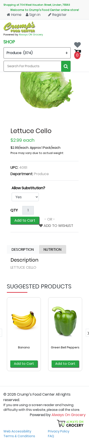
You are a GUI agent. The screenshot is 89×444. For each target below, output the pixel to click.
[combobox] (37, 66)
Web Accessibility (17, 431)
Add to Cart (24, 220)
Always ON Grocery (31, 34)
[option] (23, 336)
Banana (24, 347)
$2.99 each (22, 140)
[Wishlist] (78, 43)
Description (23, 249)
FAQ (51, 436)
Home (15, 14)
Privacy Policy (58, 431)
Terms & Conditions (19, 436)
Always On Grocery (69, 414)
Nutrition (52, 249)
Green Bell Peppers (65, 347)
